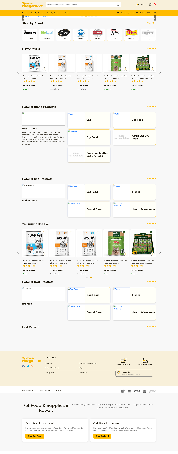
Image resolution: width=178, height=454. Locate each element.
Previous (23, 18)
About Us (48, 363)
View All (150, 23)
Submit (118, 5)
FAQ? (81, 368)
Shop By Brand (52, 13)
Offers (67, 13)
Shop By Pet (35, 13)
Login (142, 4)
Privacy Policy (50, 373)
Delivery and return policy (88, 363)
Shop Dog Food (34, 436)
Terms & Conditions (52, 368)
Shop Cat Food (102, 436)
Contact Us (83, 373)
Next (155, 18)
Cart (154, 4)
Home (24, 13)
